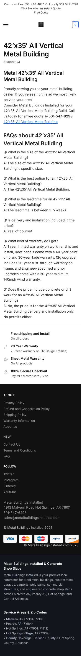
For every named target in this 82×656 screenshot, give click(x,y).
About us (10, 426)
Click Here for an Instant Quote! (41, 8)
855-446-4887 (35, 4)
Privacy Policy (13, 403)
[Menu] (10, 24)
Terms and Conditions (19, 450)
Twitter (8, 474)
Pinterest (10, 486)
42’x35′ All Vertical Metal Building (30, 122)
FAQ (6, 456)
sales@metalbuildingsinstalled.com (31, 517)
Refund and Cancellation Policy (26, 409)
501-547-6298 (68, 4)
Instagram (10, 480)
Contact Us (11, 444)
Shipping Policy (14, 415)
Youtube (9, 492)
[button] (75, 24)
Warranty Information (19, 420)
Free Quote (41, 12)
